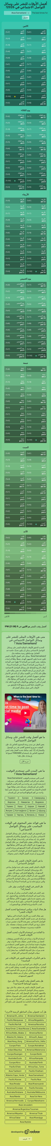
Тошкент (11, 798)
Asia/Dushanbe (38, 1029)
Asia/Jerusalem (26, 1105)
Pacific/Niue (36, 1079)
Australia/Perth (36, 1062)
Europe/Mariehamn (36, 1101)
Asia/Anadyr (15, 1084)
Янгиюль (31, 815)
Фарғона (11, 802)
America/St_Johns (15, 1016)
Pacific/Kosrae (15, 1079)
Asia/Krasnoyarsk (36, 1084)
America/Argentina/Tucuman (25, 1109)
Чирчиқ (20, 815)
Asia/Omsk (11, 1029)
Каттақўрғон (21, 811)
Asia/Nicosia (23, 1029)
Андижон (39, 802)
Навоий (41, 806)
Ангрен (9, 811)
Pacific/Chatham (36, 1071)
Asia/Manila (15, 1096)
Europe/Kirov (15, 1062)
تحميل (25, 18)
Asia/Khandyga (36, 1118)
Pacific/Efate (15, 1067)
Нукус (20, 806)
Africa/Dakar (15, 1118)
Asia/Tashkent (15, 1071)
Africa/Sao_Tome (36, 1067)
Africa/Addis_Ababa (15, 1033)
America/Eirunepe (15, 1088)
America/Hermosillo (15, 1101)
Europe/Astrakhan (36, 1046)
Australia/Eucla (15, 1058)
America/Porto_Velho (35, 1041)
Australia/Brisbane (15, 1092)
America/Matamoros (36, 1050)
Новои (41, 815)
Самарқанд (39, 798)
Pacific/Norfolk (15, 1024)
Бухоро (25, 798)
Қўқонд (42, 811)
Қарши (31, 806)
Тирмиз (9, 815)
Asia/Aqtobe (25, 1122)
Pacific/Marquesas (15, 1020)
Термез (9, 806)
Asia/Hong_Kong (14, 1041)
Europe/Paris (15, 1046)
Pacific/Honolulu (36, 1088)
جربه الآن (25, 761)
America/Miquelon (15, 1113)
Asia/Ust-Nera (36, 1096)
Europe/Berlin (36, 1054)
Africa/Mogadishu (36, 1020)
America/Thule (36, 1113)
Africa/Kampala (36, 1058)
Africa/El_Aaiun (36, 1037)
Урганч (32, 811)
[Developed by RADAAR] (25, 1132)
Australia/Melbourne (36, 1092)
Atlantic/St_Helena (15, 1037)
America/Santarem (36, 1016)
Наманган (25, 802)
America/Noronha (36, 1024)
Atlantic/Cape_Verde (15, 1075)
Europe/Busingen (14, 1054)
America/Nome (36, 1033)
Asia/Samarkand (36, 1075)
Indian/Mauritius (15, 1050)
